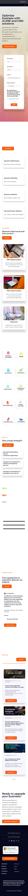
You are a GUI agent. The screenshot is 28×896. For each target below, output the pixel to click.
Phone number (11, 83)
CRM (20, 718)
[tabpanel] (14, 722)
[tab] (14, 665)
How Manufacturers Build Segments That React (12, 759)
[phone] (18, 840)
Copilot (16, 718)
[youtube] (11, 840)
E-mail (8, 74)
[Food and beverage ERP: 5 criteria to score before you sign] (14, 669)
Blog (12, 680)
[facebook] (9, 840)
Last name (9, 66)
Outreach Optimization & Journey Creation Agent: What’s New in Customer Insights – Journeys (14, 724)
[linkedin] (14, 840)
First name (9, 58)
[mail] (16, 840)
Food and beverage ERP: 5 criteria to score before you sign (14, 686)
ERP (15, 680)
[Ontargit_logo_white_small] (4, 4)
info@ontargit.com (15, 833)
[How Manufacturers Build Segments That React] (14, 744)
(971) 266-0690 (16, 837)
